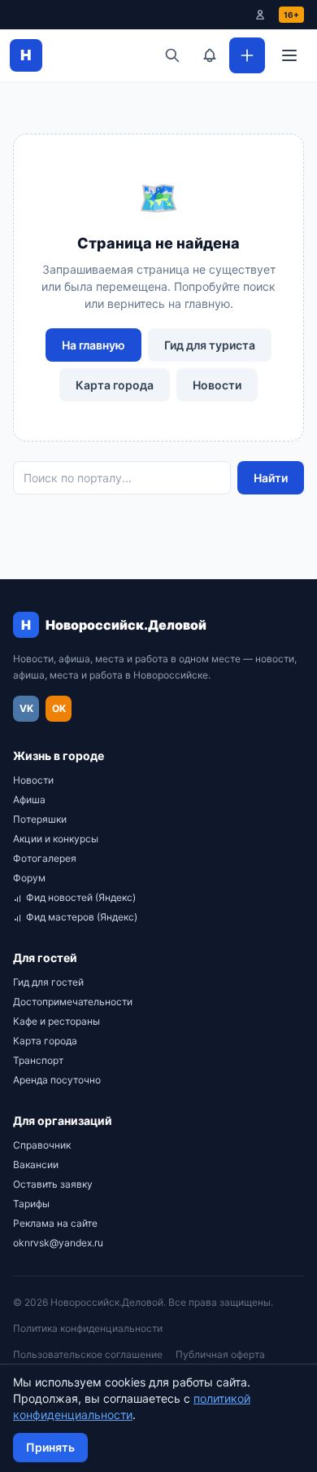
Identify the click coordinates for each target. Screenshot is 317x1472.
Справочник (42, 1145)
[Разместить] (247, 55)
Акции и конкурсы (55, 839)
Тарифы (31, 1203)
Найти (271, 478)
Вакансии (36, 1164)
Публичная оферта (220, 1354)
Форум (29, 878)
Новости (217, 385)
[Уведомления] (210, 55)
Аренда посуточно (57, 1080)
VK (26, 708)
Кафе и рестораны (56, 1021)
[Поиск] (172, 55)
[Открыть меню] (289, 55)
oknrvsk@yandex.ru (58, 1243)
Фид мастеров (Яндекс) (81, 917)
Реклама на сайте (55, 1223)
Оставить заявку (53, 1184)
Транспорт (38, 1060)
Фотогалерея (44, 858)
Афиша (29, 799)
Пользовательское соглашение (88, 1354)
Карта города (115, 385)
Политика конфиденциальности (88, 1328)
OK (59, 708)
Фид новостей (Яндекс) (81, 897)
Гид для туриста (209, 345)
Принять (50, 1447)
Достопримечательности (72, 1001)
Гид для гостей (48, 982)
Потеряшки (40, 819)
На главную (93, 345)
